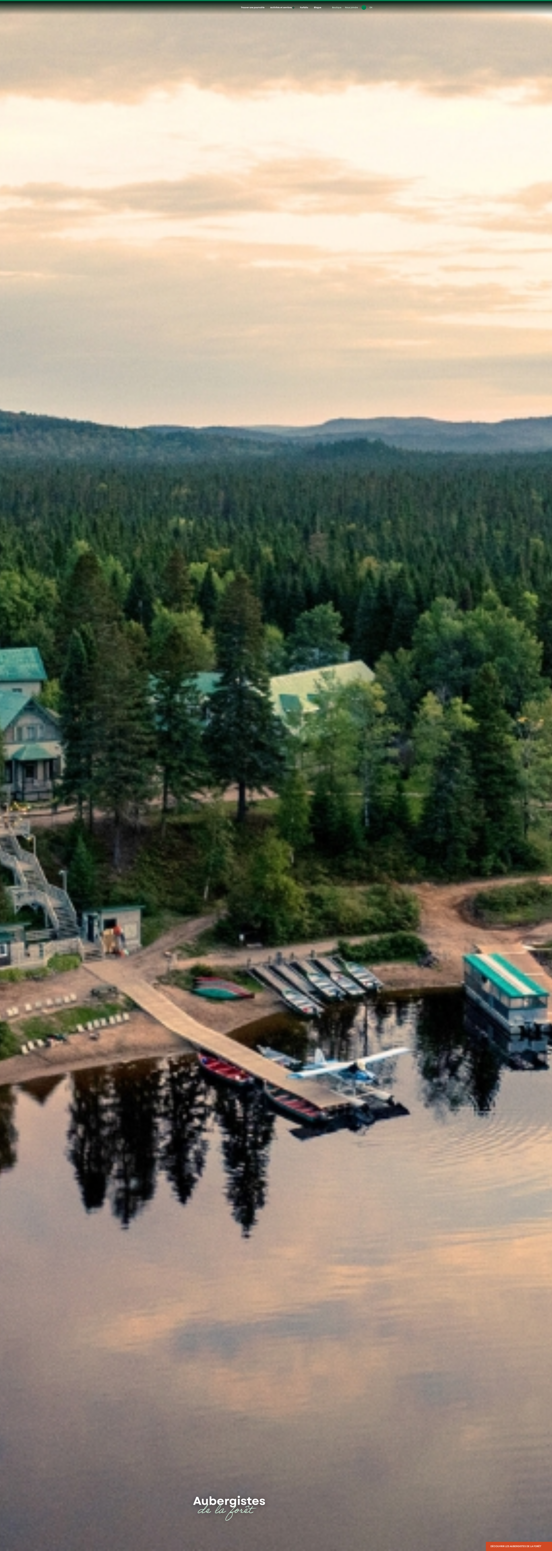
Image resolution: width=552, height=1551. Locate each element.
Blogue (317, 7)
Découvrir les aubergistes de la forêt (515, 1546)
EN (371, 7)
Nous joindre (351, 7)
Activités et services (281, 7)
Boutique (336, 7)
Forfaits (304, 7)
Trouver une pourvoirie (252, 7)
